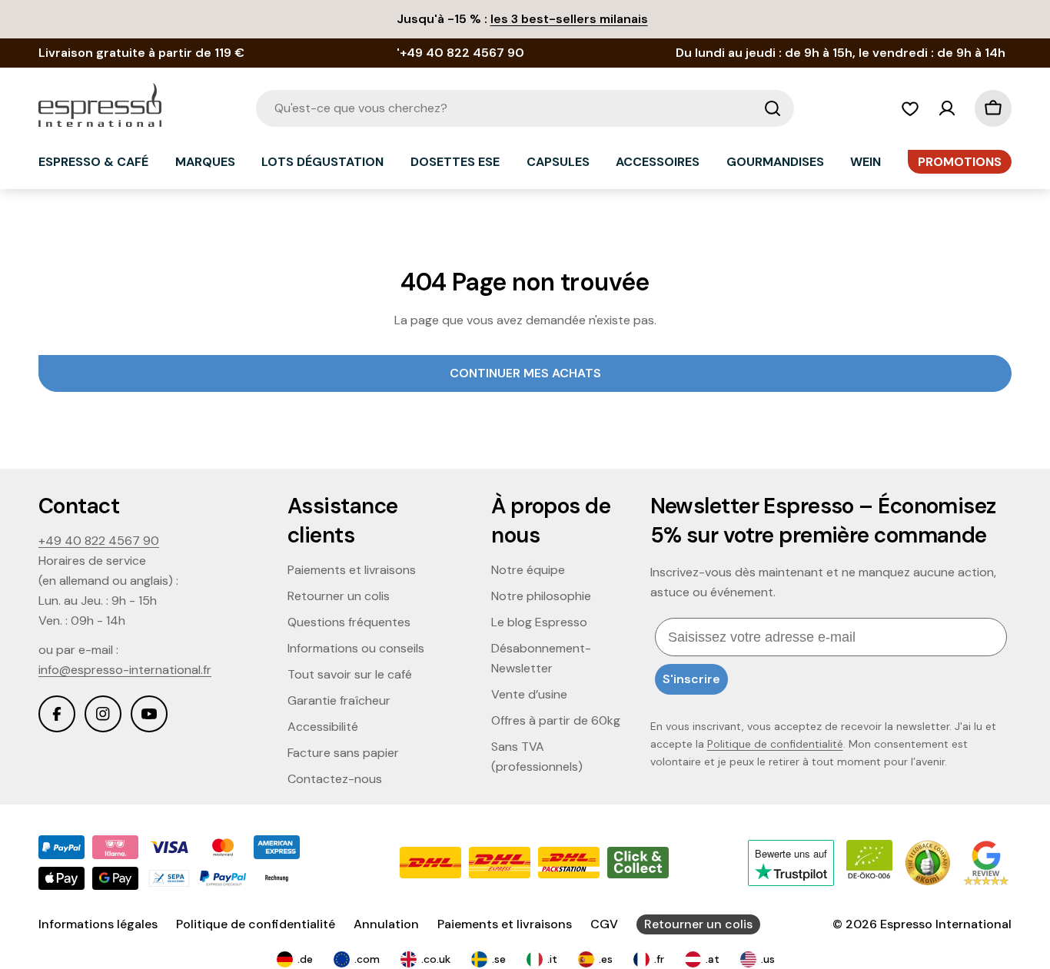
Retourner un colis (698, 924)
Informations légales (98, 924)
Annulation (386, 924)
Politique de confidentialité (775, 744)
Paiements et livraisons (504, 924)
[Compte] (947, 108)
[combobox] (525, 108)
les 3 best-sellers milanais (569, 19)
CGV (604, 924)
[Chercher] (772, 108)
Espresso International (946, 924)
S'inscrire (691, 679)
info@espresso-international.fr (124, 670)
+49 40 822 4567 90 (98, 541)
